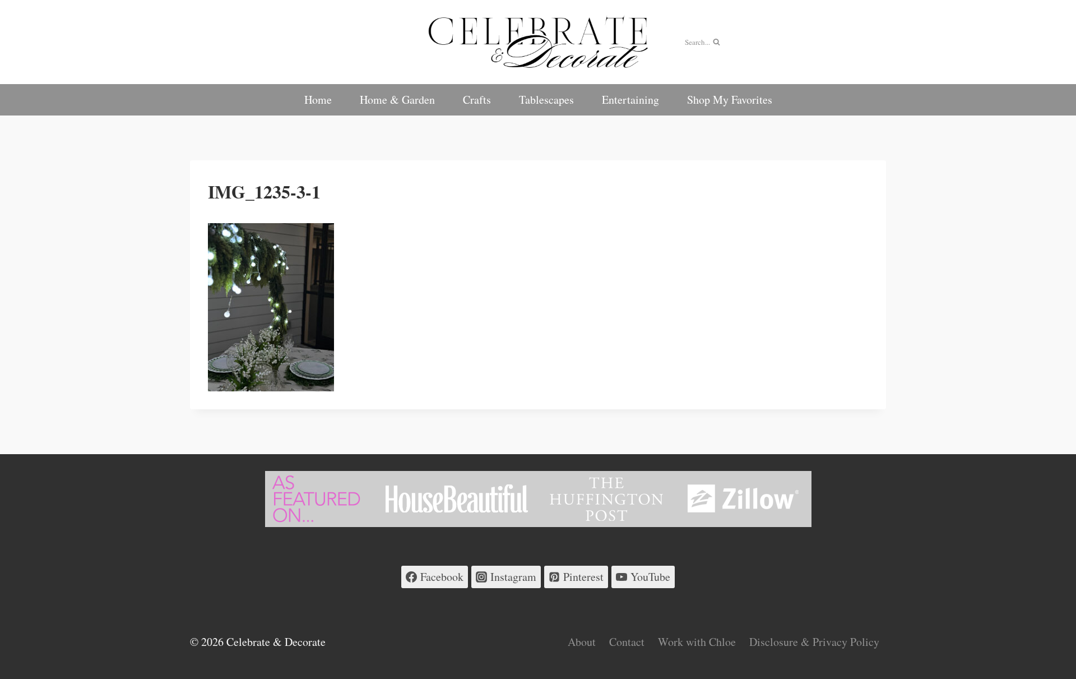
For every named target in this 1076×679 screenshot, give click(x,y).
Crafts (477, 99)
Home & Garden (397, 99)
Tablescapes (546, 99)
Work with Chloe (697, 641)
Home (318, 99)
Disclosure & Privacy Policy (814, 641)
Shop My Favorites (729, 99)
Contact (626, 641)
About (582, 641)
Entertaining (630, 99)
